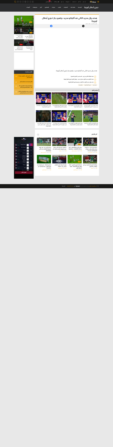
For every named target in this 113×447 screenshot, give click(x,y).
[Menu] (98, 1)
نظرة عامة (73, 7)
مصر (83, 1)
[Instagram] (25, 1)
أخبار (79, 1)
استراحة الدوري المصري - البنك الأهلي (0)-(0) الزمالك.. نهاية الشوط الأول (75, 166)
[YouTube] (28, 1)
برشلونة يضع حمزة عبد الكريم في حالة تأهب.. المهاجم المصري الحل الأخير (24, 86)
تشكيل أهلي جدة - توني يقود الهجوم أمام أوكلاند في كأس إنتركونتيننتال (45, 149)
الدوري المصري (48, 1)
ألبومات (28, 7)
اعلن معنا (63, 186)
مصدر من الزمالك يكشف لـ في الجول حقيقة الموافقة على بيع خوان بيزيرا (19, 48)
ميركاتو (60, 150)
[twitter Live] (23, 1)
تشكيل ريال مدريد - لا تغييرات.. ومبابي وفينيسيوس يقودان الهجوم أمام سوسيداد (90, 149)
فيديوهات (67, 1)
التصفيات (66, 7)
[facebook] (18, 1)
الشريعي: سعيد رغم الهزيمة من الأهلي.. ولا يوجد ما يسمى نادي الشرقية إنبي (24, 92)
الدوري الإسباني (90, 152)
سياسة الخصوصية (70, 186)
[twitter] (20, 1)
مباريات (73, 1)
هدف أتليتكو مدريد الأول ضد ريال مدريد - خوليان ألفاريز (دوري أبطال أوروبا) (78, 79)
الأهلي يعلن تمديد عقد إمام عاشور (24, 82)
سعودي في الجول (74, 150)
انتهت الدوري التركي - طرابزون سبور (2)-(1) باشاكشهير (24, 76)
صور (61, 1)
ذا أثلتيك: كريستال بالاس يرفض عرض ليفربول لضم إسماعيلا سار (59, 148)
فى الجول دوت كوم (93, 186)
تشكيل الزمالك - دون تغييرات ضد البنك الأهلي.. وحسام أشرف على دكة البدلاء (44, 166)
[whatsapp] (33, 1)
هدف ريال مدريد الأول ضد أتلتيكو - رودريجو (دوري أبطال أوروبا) (80, 82)
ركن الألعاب (56, 1)
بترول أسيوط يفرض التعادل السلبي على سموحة (60, 165)
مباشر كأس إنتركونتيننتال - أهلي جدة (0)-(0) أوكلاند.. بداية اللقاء (75, 148)
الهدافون (47, 7)
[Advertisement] (24, 116)
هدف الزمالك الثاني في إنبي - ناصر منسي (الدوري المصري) (82, 76)
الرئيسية (80, 7)
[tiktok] (30, 1)
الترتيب (59, 7)
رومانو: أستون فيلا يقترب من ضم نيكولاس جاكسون (90, 165)
